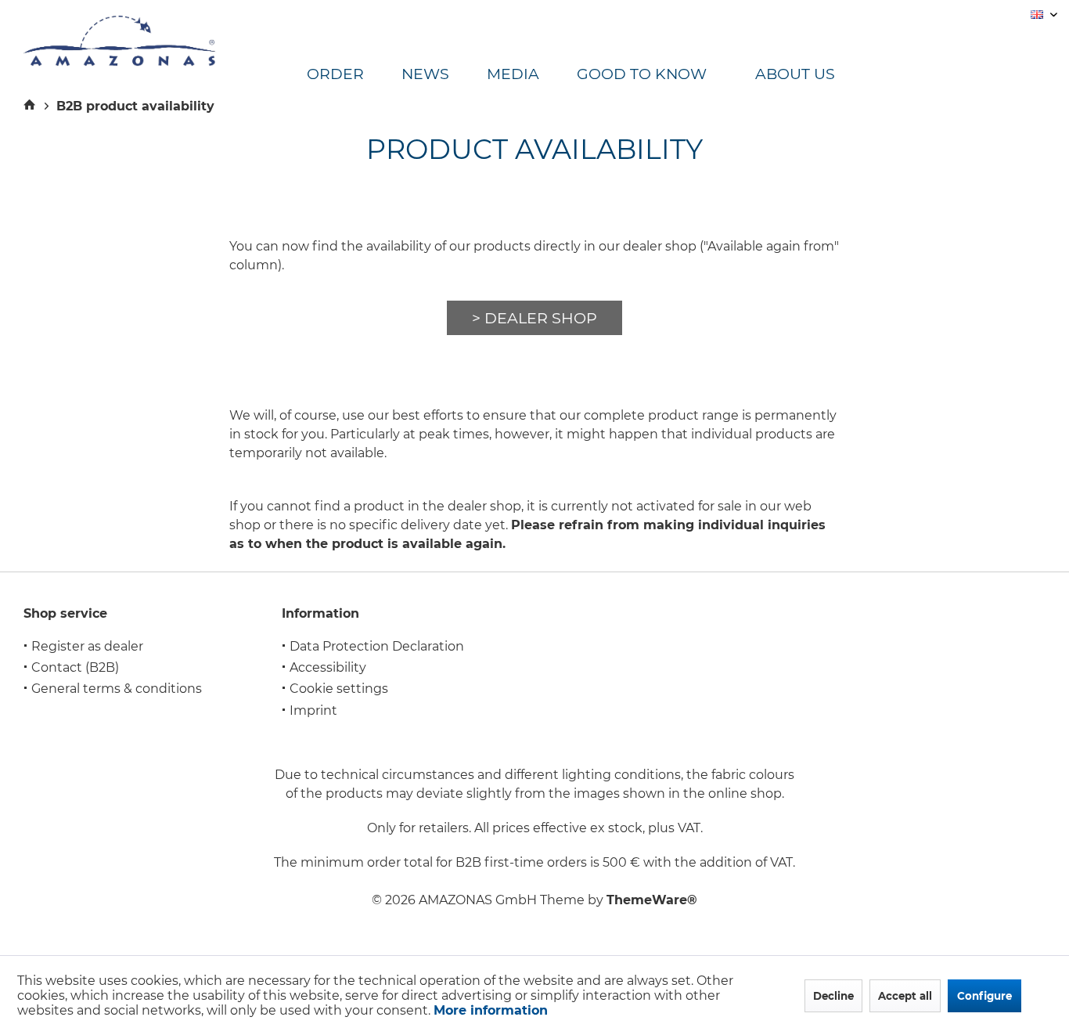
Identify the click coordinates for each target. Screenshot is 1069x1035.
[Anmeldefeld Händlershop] (534, 317)
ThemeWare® (651, 900)
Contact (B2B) (75, 667)
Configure (984, 996)
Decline (833, 996)
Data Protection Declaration (377, 646)
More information (491, 1010)
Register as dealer (87, 646)
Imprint (313, 710)
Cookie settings (339, 688)
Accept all (905, 996)
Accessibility (328, 667)
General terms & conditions (116, 688)
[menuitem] (354, 75)
